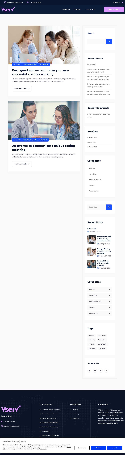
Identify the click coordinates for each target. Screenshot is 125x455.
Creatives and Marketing (50, 422)
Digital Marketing (95, 180)
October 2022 (92, 147)
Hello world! (91, 65)
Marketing (92, 348)
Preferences (82, 448)
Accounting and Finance (50, 414)
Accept (114, 448)
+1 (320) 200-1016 (35, 2)
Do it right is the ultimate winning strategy (103, 263)
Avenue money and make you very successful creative (104, 239)
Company (77, 9)
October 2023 (92, 137)
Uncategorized (94, 191)
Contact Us (91, 9)
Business (44, 140)
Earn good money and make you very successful (104, 251)
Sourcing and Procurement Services (50, 437)
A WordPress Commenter (95, 114)
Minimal (102, 348)
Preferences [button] (43, 449)
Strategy (92, 185)
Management (102, 344)
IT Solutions (46, 431)
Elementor (101, 340)
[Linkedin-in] (122, 2)
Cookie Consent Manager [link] (10, 441)
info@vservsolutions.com (15, 2)
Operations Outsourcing (50, 427)
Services (66, 9)
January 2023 (91, 142)
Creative (92, 340)
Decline (98, 448)
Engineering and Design (49, 418)
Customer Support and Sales (51, 409)
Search (90, 33)
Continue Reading (20, 88)
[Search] (109, 207)
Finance (91, 344)
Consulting (45, 64)
